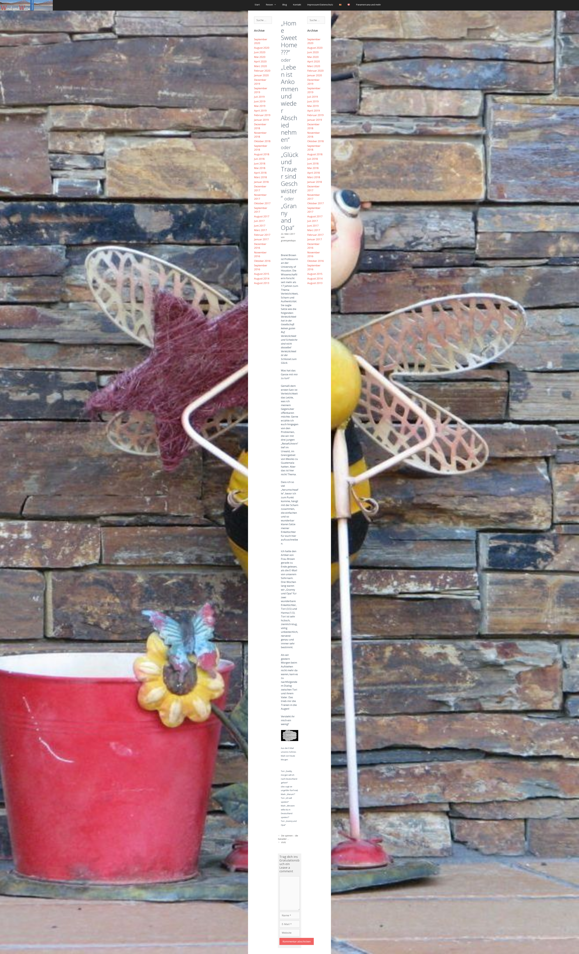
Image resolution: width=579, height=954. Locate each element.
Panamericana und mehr (368, 4)
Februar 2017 (262, 235)
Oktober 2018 (262, 141)
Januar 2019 (261, 119)
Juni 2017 (259, 225)
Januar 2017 (261, 239)
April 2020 (260, 61)
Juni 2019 (259, 101)
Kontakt (297, 4)
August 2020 (261, 47)
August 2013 (261, 283)
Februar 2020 (262, 70)
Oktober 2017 (262, 203)
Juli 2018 (259, 159)
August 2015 (261, 274)
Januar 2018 (261, 182)
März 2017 (260, 230)
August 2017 (261, 216)
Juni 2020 (259, 52)
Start (257, 4)
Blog (284, 4)
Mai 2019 (259, 106)
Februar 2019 (262, 115)
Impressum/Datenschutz (320, 4)
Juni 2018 (259, 163)
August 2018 (261, 154)
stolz (283, 842)
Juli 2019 (259, 96)
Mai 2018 (259, 168)
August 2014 (261, 278)
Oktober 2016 (262, 261)
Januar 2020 (261, 75)
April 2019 (260, 110)
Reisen (269, 4)
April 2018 (260, 172)
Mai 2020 (259, 57)
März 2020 (260, 66)
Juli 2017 (259, 221)
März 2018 (260, 177)
